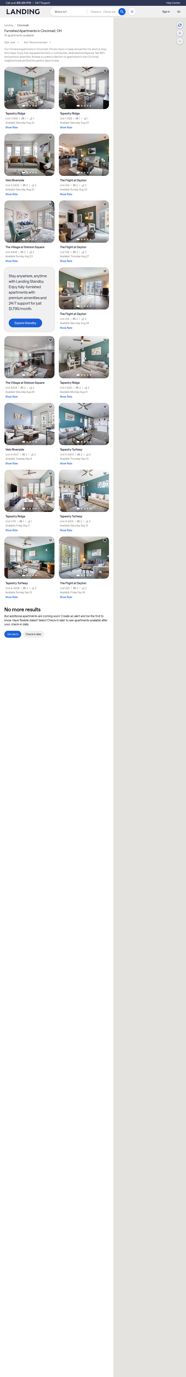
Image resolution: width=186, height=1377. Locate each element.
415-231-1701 (23, 2)
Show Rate (11, 127)
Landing (8, 25)
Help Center (173, 2)
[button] (103, 11)
